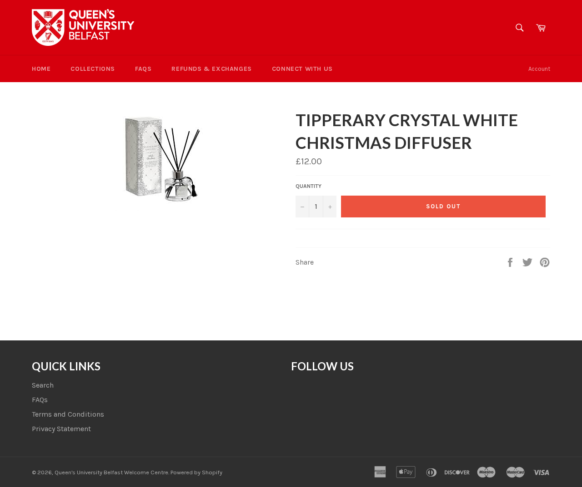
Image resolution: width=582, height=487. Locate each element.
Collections (92, 69)
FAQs (143, 69)
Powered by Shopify (196, 472)
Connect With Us (302, 69)
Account (539, 68)
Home (41, 69)
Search (43, 385)
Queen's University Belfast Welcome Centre (111, 472)
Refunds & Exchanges (211, 69)
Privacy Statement (61, 428)
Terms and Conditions (68, 414)
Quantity (308, 186)
